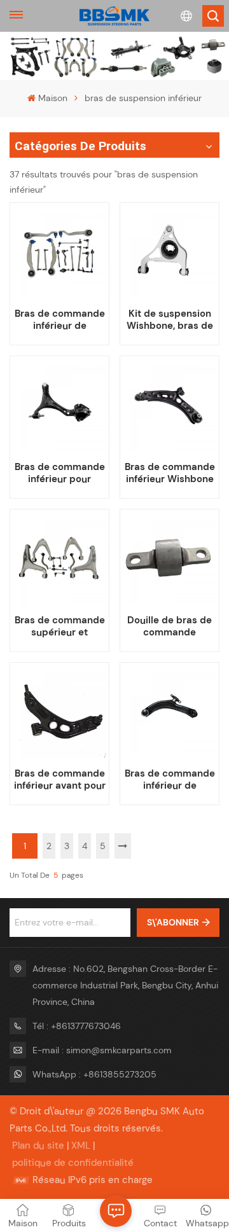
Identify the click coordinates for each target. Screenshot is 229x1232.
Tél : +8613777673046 (76, 1026)
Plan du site (38, 1145)
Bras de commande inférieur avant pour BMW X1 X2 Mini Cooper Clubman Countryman (59, 780)
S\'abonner (173, 922)
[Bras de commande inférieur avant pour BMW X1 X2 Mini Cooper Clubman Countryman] (59, 712)
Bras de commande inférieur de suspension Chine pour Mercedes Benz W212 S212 (60, 320)
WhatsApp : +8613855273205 (94, 1074)
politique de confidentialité (73, 1162)
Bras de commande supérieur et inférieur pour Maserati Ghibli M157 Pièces (60, 626)
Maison (52, 98)
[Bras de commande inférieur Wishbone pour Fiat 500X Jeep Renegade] (169, 405)
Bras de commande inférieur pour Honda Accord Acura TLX (60, 473)
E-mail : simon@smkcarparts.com (102, 1050)
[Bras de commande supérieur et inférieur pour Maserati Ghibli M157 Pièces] (59, 558)
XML (80, 1145)
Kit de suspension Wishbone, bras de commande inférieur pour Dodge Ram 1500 (170, 320)
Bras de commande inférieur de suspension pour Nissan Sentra (170, 780)
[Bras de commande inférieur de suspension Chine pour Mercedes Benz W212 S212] (59, 252)
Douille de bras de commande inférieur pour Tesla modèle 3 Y (169, 626)
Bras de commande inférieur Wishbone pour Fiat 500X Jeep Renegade (170, 473)
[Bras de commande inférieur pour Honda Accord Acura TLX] (59, 405)
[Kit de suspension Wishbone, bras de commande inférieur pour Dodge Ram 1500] (169, 252)
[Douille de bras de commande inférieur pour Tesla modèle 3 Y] (169, 558)
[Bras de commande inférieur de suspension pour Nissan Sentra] (169, 712)
